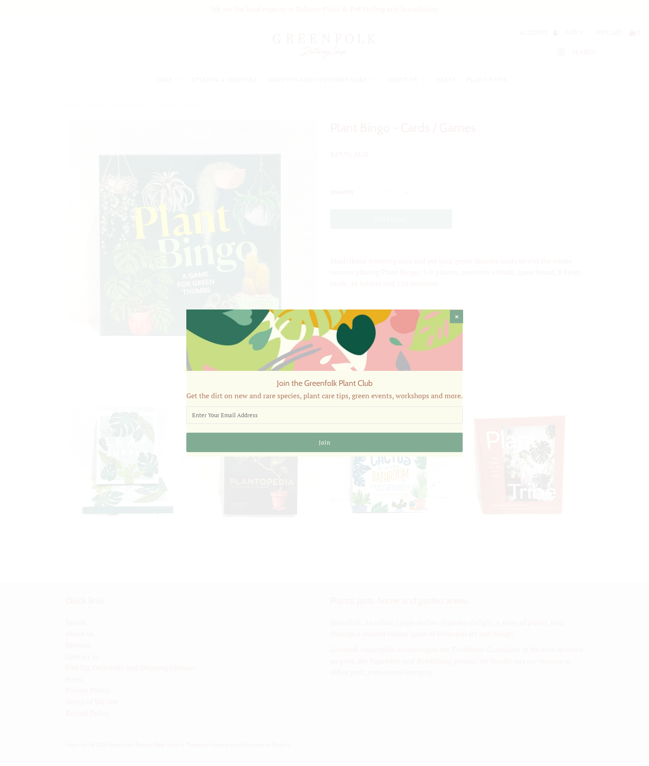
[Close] (456, 316)
